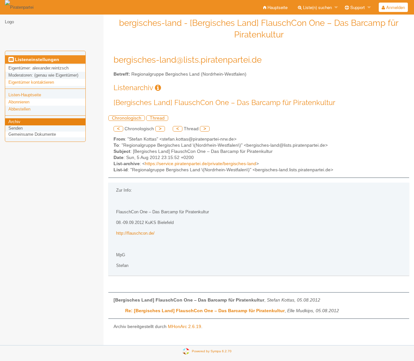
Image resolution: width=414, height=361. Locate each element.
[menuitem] (275, 7)
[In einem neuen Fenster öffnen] (158, 88)
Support (357, 7)
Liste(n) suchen (317, 7)
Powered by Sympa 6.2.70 (212, 351)
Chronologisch (126, 118)
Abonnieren (18, 102)
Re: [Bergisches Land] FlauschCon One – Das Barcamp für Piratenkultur (205, 310)
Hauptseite (277, 7)
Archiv (14, 121)
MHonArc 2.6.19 (184, 326)
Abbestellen (19, 109)
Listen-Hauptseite (24, 94)
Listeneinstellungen (36, 59)
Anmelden (395, 7)
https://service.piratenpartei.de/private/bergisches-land (200, 163)
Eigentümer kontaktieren (31, 82)
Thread (157, 118)
